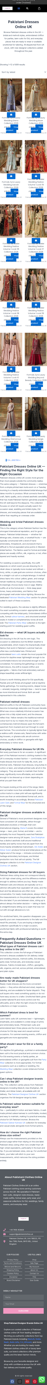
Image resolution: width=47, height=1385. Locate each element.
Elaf (21, 1342)
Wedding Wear (6, 1069)
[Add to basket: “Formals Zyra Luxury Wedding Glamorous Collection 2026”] (11, 433)
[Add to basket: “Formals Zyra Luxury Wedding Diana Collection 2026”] (11, 115)
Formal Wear (19, 803)
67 (15, 460)
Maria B (23, 828)
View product (12, 128)
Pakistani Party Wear (17, 623)
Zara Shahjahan (38, 837)
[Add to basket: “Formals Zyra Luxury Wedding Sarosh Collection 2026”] (11, 176)
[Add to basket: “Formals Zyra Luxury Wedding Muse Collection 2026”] (36, 115)
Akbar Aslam (5, 850)
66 (13, 460)
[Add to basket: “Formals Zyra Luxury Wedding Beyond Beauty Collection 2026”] (36, 369)
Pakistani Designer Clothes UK (25, 1094)
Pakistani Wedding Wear (20, 597)
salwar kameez (18, 616)
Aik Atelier (38, 847)
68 (17, 460)
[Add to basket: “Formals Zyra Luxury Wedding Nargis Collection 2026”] (36, 433)
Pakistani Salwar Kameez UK (12, 1123)
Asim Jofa (14, 1342)
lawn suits (16, 654)
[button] (19, 8)
